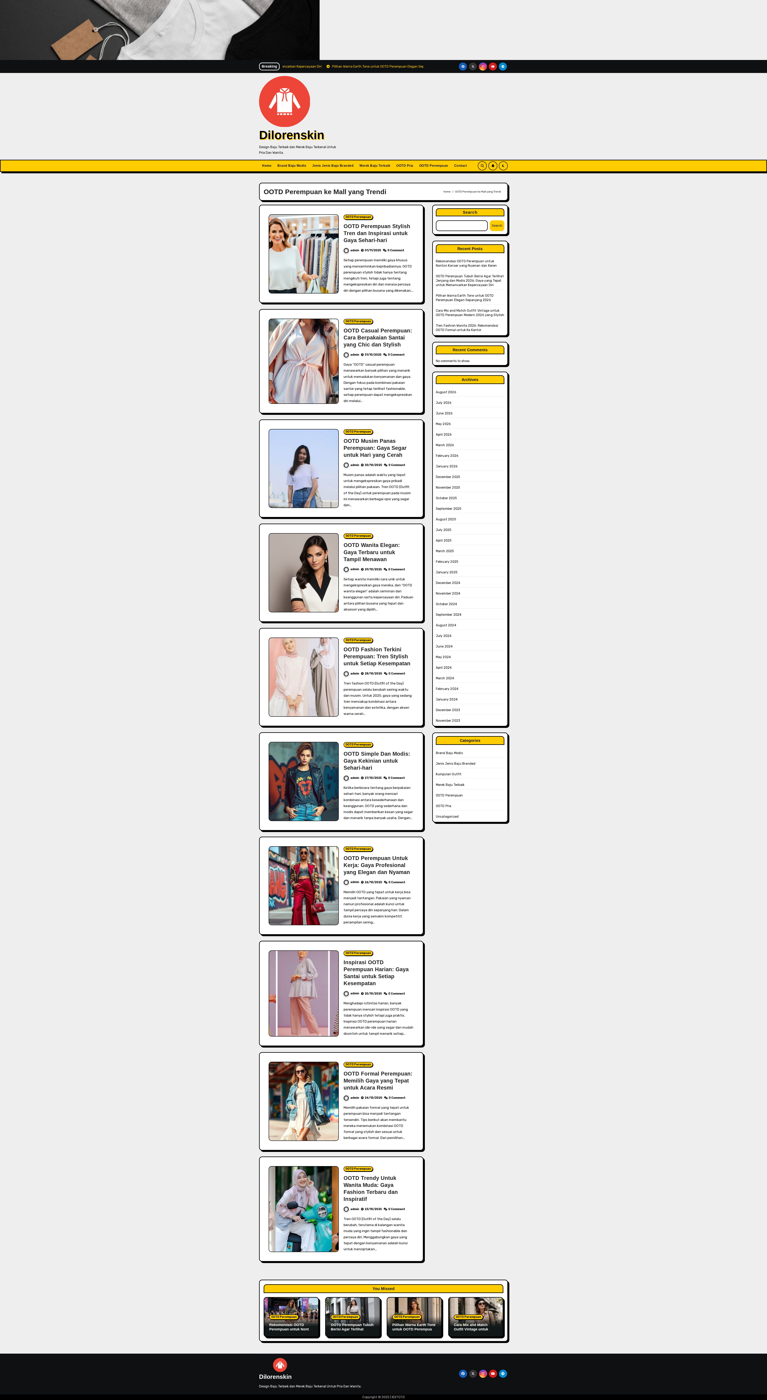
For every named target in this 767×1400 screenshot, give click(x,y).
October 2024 (446, 604)
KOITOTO (398, 1397)
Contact (460, 165)
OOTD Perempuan (433, 165)
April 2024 (444, 668)
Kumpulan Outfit (449, 774)
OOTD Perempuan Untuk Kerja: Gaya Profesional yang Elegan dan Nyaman (377, 865)
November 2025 (448, 487)
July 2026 (444, 403)
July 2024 (444, 636)
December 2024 (448, 583)
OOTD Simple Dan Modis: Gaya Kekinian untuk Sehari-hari (377, 761)
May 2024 (443, 657)
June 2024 (444, 646)
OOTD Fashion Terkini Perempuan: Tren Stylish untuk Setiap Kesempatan (377, 657)
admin (354, 250)
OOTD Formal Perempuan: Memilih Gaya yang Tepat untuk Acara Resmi (378, 1081)
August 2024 (446, 625)
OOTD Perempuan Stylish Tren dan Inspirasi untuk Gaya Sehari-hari (377, 233)
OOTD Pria (404, 165)
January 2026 (447, 466)
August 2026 (446, 392)
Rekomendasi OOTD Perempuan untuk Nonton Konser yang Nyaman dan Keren (291, 1331)
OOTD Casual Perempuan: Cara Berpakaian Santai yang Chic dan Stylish (378, 338)
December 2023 (448, 710)
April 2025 (444, 540)
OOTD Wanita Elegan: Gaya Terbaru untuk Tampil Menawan (372, 552)
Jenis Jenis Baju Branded (333, 165)
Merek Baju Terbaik (375, 165)
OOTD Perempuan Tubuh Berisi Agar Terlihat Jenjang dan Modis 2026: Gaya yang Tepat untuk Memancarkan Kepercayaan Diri (470, 280)
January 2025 (446, 572)
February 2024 (447, 689)
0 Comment (395, 250)
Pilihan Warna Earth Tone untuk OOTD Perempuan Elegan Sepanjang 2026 (413, 1329)
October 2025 (446, 498)
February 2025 (447, 562)
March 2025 (445, 551)
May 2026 (443, 424)
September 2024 (449, 615)
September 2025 (448, 509)
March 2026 (445, 445)
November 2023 (448, 720)
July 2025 (443, 530)
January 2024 (447, 699)
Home (266, 165)
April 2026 (444, 434)
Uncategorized (447, 816)
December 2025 (448, 477)
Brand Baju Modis (291, 165)
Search (470, 212)
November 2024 (448, 593)
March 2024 (445, 678)
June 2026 (444, 413)
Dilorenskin (291, 135)
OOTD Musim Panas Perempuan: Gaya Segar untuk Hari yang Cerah (375, 448)
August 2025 (446, 519)
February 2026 (447, 456)
